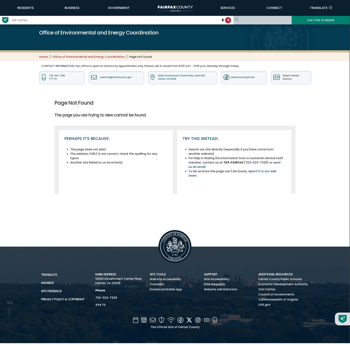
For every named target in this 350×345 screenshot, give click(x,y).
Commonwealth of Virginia (278, 299)
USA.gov (264, 305)
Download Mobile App (166, 289)
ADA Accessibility (216, 279)
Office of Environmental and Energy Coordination (88, 57)
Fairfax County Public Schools (280, 279)
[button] (25, 8)
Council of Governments (276, 294)
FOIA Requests (214, 284)
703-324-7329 (106, 298)
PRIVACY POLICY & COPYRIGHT (63, 299)
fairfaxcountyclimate (243, 77)
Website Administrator (221, 289)
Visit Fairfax (266, 289)
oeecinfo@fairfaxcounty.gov (116, 77)
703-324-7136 (57, 75)
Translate (49, 274)
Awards (47, 283)
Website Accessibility (165, 279)
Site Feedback (51, 291)
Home (43, 57)
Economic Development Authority (283, 284)
